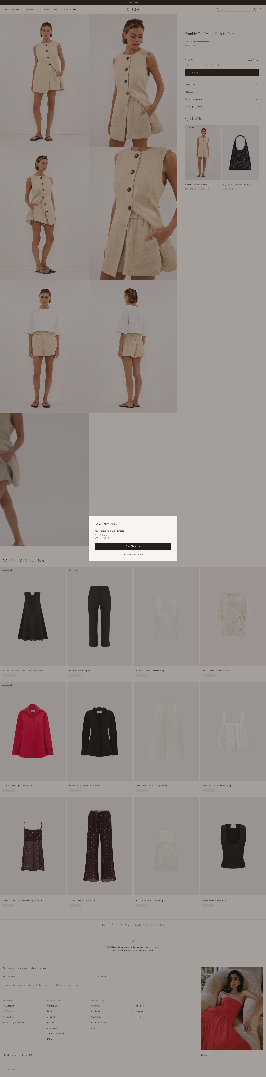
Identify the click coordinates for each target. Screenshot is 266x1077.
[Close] (171, 521)
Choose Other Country (133, 554)
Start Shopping (133, 546)
